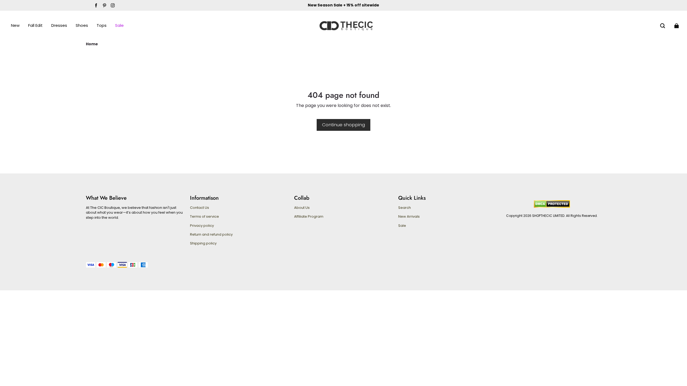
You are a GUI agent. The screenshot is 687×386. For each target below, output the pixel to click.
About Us (302, 207)
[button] (662, 25)
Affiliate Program (308, 216)
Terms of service (204, 216)
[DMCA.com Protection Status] (551, 206)
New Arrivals (409, 216)
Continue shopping (343, 124)
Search (404, 207)
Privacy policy (202, 225)
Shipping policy (203, 243)
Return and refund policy (211, 234)
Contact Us (199, 207)
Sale (402, 225)
